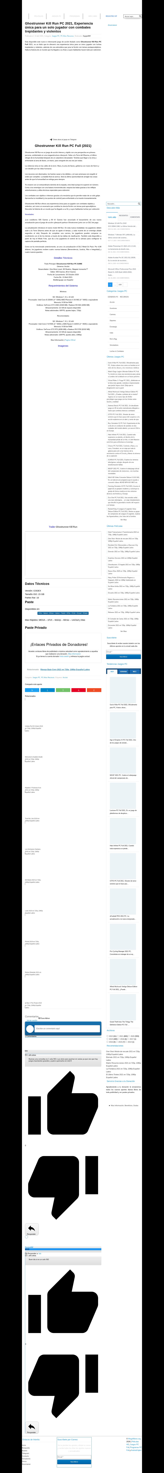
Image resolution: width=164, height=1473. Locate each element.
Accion (65, 677)
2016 (111, 1042)
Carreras (113, 314)
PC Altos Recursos (67, 36)
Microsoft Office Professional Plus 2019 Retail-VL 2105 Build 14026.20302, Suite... (122, 272)
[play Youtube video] (63, 554)
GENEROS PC (112, 297)
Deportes (113, 320)
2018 (122, 1039)
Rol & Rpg (113, 339)
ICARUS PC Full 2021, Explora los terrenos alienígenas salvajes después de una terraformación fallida (123, 462)
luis (40, 1253)
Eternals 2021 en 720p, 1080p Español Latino (124, 551)
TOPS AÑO (112, 217)
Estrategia (113, 327)
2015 (120, 1042)
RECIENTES (123, 215)
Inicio (24, 1445)
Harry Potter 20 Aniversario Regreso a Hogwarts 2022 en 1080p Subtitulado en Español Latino (122, 580)
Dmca (24, 1461)
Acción (112, 302)
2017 (132, 1039)
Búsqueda (26, 1448)
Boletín (24, 1451)
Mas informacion (74, 654)
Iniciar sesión (31, 1020)
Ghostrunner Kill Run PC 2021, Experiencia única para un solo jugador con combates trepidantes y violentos (59, 27)
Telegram (25, 1453)
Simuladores (114, 345)
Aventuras (113, 308)
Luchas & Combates (117, 351)
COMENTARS (135, 217)
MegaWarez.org (134, 1439)
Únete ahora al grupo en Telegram (64, 139)
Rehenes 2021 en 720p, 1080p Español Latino (124, 612)
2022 (111, 1036)
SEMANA (123, 672)
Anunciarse (26, 1464)
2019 (111, 1039)
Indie (111, 333)
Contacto (25, 1456)
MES (134, 672)
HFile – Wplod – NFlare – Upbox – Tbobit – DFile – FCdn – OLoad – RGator (63, 613)
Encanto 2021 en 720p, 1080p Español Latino (124, 593)
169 (120, 285)
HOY (112, 672)
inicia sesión (64, 656)
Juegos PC (56, 36)
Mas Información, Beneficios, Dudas (124, 1105)
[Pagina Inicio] (25, 16)
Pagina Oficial (70, 340)
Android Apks (136, 1450)
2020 (132, 1036)
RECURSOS (124, 297)
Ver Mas (123, 520)
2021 (121, 1036)
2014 (130, 1042)
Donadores (26, 1459)
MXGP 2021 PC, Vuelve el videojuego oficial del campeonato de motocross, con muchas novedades (123, 471)
